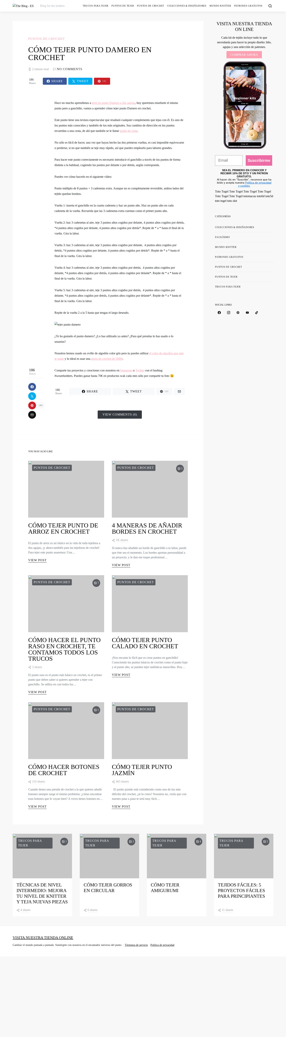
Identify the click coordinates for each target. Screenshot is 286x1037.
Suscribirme (259, 160)
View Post (37, 560)
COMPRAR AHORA (244, 54)
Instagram (126, 370)
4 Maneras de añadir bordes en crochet (147, 528)
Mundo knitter (220, 5)
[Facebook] (219, 312)
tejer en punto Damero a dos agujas (113, 103)
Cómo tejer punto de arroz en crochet (63, 528)
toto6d (261, 196)
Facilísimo (222, 237)
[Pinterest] (238, 312)
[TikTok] (256, 312)
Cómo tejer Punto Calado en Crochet (145, 643)
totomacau (249, 196)
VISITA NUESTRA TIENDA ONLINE (43, 937)
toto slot (232, 200)
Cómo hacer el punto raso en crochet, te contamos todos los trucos (64, 649)
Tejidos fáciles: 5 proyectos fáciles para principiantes (241, 890)
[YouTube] (247, 312)
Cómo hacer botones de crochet (63, 769)
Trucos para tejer (95, 5)
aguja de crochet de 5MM (107, 358)
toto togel (220, 200)
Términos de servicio (136, 945)
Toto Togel (221, 191)
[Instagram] (228, 312)
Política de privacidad (162, 945)
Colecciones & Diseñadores (186, 5)
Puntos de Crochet (150, 5)
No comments (69, 69)
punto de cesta (128, 130)
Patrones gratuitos (248, 5)
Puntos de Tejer (122, 5)
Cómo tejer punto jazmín (142, 769)
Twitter (139, 370)
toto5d (269, 196)
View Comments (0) (120, 414)
